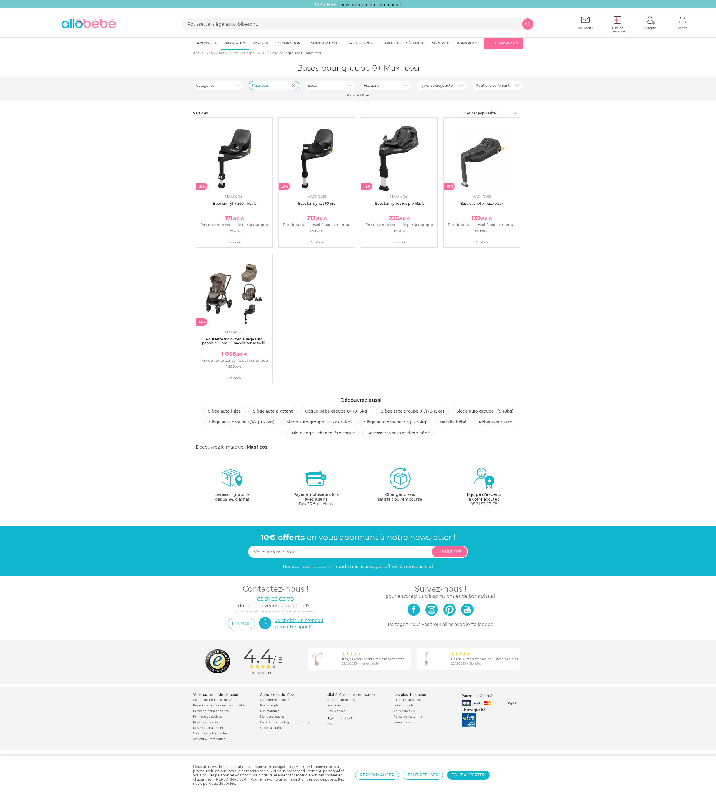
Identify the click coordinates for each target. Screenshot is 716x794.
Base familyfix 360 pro (317, 203)
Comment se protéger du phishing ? (286, 722)
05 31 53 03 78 (483, 503)
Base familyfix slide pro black (399, 203)
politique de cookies (220, 783)
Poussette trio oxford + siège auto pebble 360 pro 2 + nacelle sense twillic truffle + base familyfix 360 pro (234, 343)
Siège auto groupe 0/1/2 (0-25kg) (241, 422)
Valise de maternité (408, 716)
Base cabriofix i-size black (481, 203)
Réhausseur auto (495, 422)
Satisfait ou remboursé (209, 739)
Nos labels (334, 705)
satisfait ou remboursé (400, 497)
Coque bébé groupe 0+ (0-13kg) (337, 411)
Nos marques (269, 711)
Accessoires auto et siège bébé (398, 432)
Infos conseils (403, 705)
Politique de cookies (207, 716)
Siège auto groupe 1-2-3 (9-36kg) (319, 422)
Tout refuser (423, 774)
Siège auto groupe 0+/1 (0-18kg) (412, 411)
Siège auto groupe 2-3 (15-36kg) (396, 422)
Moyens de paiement (208, 728)
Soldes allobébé (271, 728)
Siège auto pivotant (273, 411)
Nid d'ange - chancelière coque (323, 432)
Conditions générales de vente (214, 700)
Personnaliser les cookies (211, 711)
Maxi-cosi (260, 85)
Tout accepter (468, 774)
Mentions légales (272, 716)
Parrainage (402, 722)
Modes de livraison (206, 722)
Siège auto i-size (224, 411)
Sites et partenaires (341, 700)
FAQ (330, 724)
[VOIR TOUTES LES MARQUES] (294, 89)
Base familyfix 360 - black (234, 203)
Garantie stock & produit (210, 733)
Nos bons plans (271, 705)
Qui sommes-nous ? (274, 700)
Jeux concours (404, 711)
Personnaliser (377, 774)
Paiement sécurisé (477, 696)
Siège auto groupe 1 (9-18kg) (485, 411)
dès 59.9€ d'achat (232, 497)
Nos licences (336, 711)
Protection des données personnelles (219, 705)
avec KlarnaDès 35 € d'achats (316, 499)
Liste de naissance (407, 700)
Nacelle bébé (453, 422)
